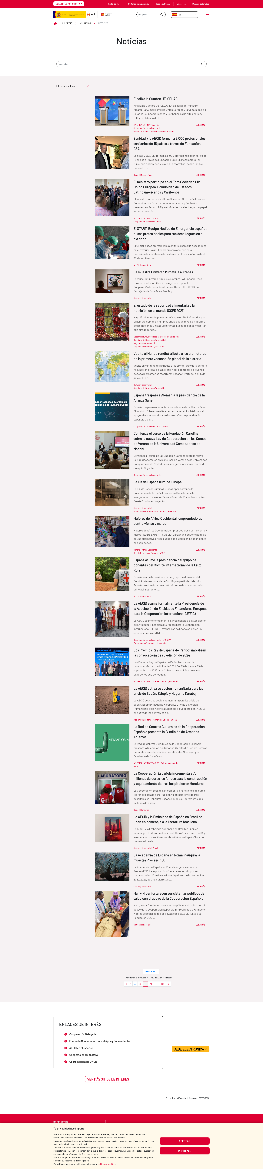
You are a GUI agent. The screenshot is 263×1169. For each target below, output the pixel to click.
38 (141, 985)
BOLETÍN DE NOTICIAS (66, 3)
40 (152, 985)
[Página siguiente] (168, 984)
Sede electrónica (163, 4)
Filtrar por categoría (66, 85)
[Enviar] (161, 14)
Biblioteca (181, 4)
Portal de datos (115, 4)
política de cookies (106, 1164)
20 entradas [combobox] (149, 971)
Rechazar (184, 1151)
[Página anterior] (126, 984)
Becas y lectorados (200, 4)
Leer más (200, 124)
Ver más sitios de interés (108, 1079)
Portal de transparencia (138, 4)
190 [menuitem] (163, 985)
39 (146, 985)
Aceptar (184, 1141)
